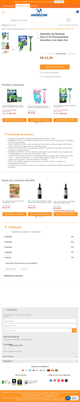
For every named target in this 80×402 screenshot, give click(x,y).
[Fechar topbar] (65, 1)
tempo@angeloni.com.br (34, 394)
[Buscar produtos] (68, 20)
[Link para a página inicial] (4, 29)
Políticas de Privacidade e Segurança (26, 398)
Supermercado (24, 6)
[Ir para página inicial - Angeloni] (39, 12)
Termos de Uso (56, 398)
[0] (75, 12)
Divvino (35, 6)
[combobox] (40, 20)
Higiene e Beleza (12, 29)
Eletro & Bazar (9, 6)
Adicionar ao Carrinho (56, 67)
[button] (3, 12)
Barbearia (22, 29)
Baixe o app (59, 1)
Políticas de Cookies (44, 398)
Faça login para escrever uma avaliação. (21, 263)
